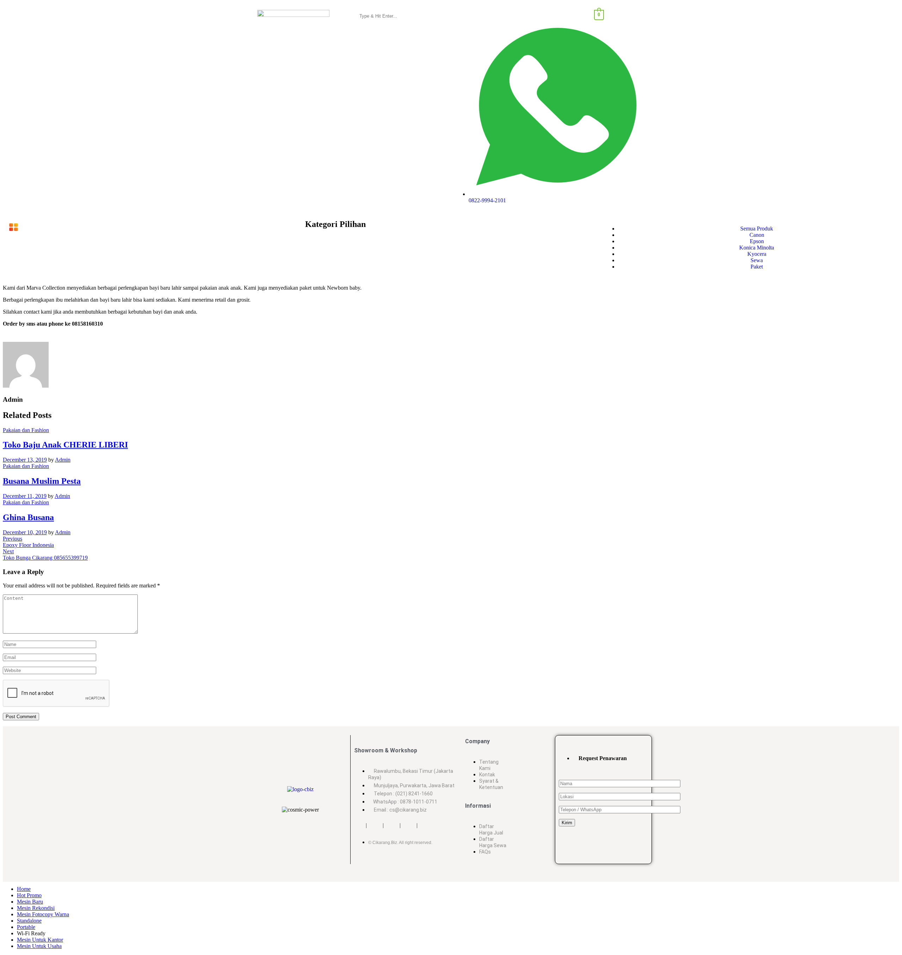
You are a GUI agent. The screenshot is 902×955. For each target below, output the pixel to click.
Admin (62, 460)
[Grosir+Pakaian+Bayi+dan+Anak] (8, 337)
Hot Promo (29, 895)
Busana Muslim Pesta (42, 481)
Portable (26, 927)
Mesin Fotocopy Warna (43, 914)
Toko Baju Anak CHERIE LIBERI (65, 444)
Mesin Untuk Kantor (40, 940)
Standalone (29, 921)
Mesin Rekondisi (36, 908)
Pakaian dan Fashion (26, 430)
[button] (152, 227)
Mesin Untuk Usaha (39, 946)
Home (24, 889)
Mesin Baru (30, 902)
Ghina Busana (28, 517)
